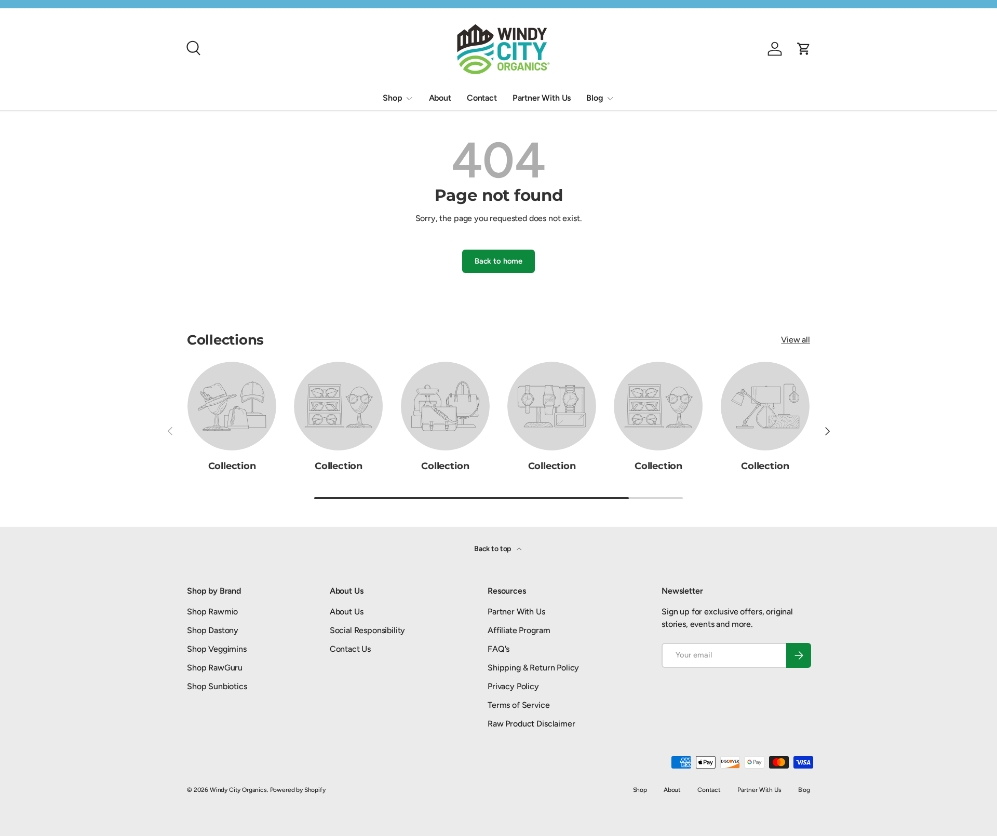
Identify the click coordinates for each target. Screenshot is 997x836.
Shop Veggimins (217, 649)
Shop (392, 98)
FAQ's (498, 649)
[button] (803, 48)
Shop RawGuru (214, 668)
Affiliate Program (519, 630)
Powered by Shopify (298, 789)
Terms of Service (518, 705)
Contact (482, 98)
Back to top (493, 548)
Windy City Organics (238, 789)
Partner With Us (542, 98)
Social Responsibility (368, 630)
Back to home (498, 261)
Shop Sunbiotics (217, 686)
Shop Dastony (212, 630)
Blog (594, 98)
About (440, 98)
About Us (346, 611)
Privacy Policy (513, 686)
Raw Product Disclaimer (531, 724)
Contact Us (350, 649)
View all (795, 340)
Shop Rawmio (212, 611)
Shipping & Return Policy (533, 668)
